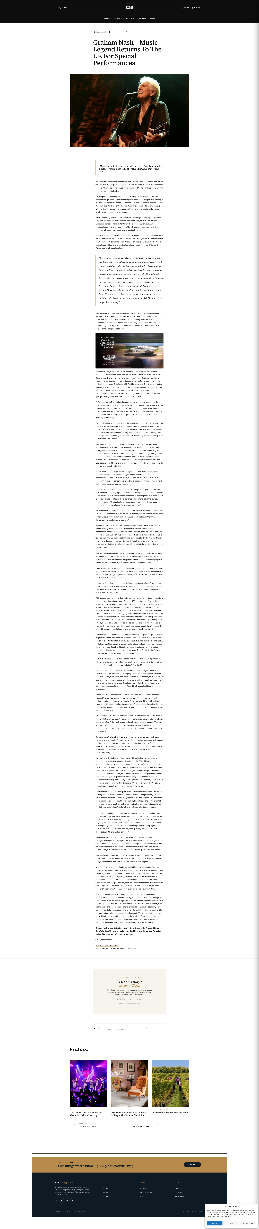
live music (119, 1027)
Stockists (178, 1192)
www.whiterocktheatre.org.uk (107, 945)
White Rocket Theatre (117, 1029)
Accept (214, 1223)
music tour (152, 1027)
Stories (107, 18)
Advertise (142, 1188)
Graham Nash (108, 1027)
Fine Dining (166, 1109)
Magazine (119, 18)
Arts (113, 1109)
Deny (231, 1223)
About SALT (179, 1188)
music (143, 1027)
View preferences (248, 1223)
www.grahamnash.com (104, 940)
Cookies (201, 1211)
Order (152, 18)
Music (130, 32)
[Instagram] (56, 1200)
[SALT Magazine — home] (129, 8)
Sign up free (192, 1165)
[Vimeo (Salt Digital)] (72, 1200)
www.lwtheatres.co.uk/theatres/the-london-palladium (116, 948)
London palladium (132, 1027)
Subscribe (106, 1196)
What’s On (130, 18)
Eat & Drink (156, 1109)
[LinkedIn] (67, 1200)
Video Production (145, 1192)
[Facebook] (62, 1200)
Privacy (186, 1211)
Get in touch (179, 1196)
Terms (193, 1211)
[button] (255, 1206)
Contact (142, 18)
